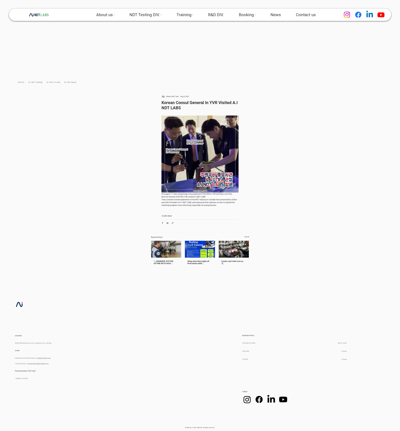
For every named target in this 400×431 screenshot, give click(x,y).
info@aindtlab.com (43, 358)
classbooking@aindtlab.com (38, 364)
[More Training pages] (192, 14)
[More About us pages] (113, 14)
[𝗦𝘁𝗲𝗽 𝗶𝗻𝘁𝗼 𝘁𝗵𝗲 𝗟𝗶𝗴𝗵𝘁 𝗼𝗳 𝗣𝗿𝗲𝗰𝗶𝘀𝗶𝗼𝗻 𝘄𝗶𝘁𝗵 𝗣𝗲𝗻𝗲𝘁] (200, 249)
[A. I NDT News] (70, 82)
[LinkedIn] (271, 399)
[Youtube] (381, 15)
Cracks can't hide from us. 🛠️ (232, 262)
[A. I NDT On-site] (53, 82)
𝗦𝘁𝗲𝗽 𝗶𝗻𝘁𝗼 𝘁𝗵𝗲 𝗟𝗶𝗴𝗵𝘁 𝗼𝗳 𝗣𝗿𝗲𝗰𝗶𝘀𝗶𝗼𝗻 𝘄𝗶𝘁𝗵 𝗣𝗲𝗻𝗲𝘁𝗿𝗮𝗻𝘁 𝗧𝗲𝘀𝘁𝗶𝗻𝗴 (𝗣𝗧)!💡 (199, 262)
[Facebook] (358, 15)
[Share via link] (173, 223)
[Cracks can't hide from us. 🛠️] (234, 249)
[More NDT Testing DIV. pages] (161, 14)
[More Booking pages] (255, 14)
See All (246, 237)
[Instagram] (347, 15)
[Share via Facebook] (162, 223)
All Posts (21, 82)
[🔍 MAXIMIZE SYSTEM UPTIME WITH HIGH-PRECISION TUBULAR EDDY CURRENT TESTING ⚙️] (166, 249)
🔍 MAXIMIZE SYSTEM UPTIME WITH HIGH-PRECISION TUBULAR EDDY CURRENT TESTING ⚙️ (165, 262)
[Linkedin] (370, 15)
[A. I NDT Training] (35, 82)
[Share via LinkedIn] (168, 223)
